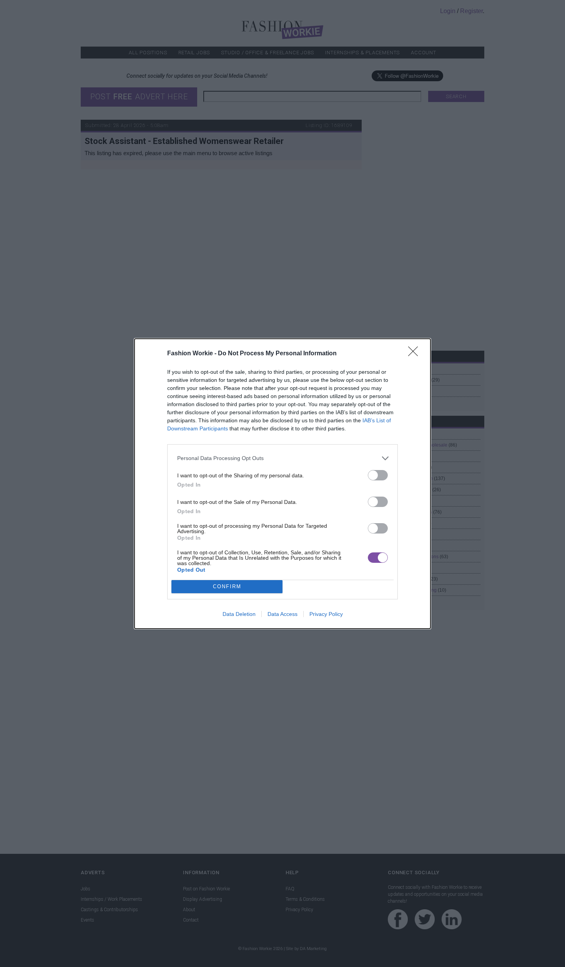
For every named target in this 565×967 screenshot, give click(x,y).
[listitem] (282, 458)
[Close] (415, 353)
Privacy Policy (326, 614)
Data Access (282, 614)
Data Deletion (239, 614)
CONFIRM (227, 586)
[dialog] (282, 484)
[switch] (378, 475)
